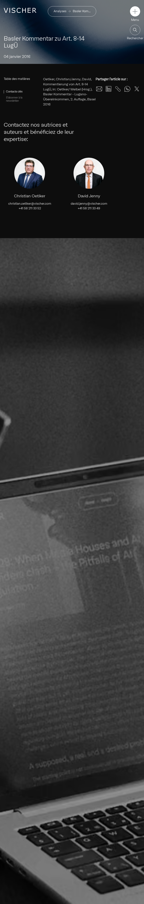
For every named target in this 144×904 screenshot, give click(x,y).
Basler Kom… (82, 11)
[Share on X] (136, 88)
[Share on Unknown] (118, 88)
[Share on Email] (99, 88)
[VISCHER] (20, 10)
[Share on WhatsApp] (127, 88)
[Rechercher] (135, 30)
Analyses (60, 11)
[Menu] (135, 11)
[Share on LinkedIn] (108, 88)
